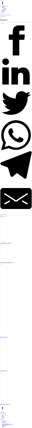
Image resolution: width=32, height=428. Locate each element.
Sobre (3, 416)
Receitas (3, 12)
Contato (3, 11)
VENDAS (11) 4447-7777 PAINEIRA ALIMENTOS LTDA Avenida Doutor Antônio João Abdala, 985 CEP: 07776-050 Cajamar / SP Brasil (7, 424)
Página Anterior (3, 16)
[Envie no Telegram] (16, 167)
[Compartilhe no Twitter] (16, 104)
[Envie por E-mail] (16, 198)
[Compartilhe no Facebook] (16, 40)
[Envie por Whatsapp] (16, 135)
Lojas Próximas (4, 10)
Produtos (3, 7)
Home (3, 5)
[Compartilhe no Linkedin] (16, 72)
